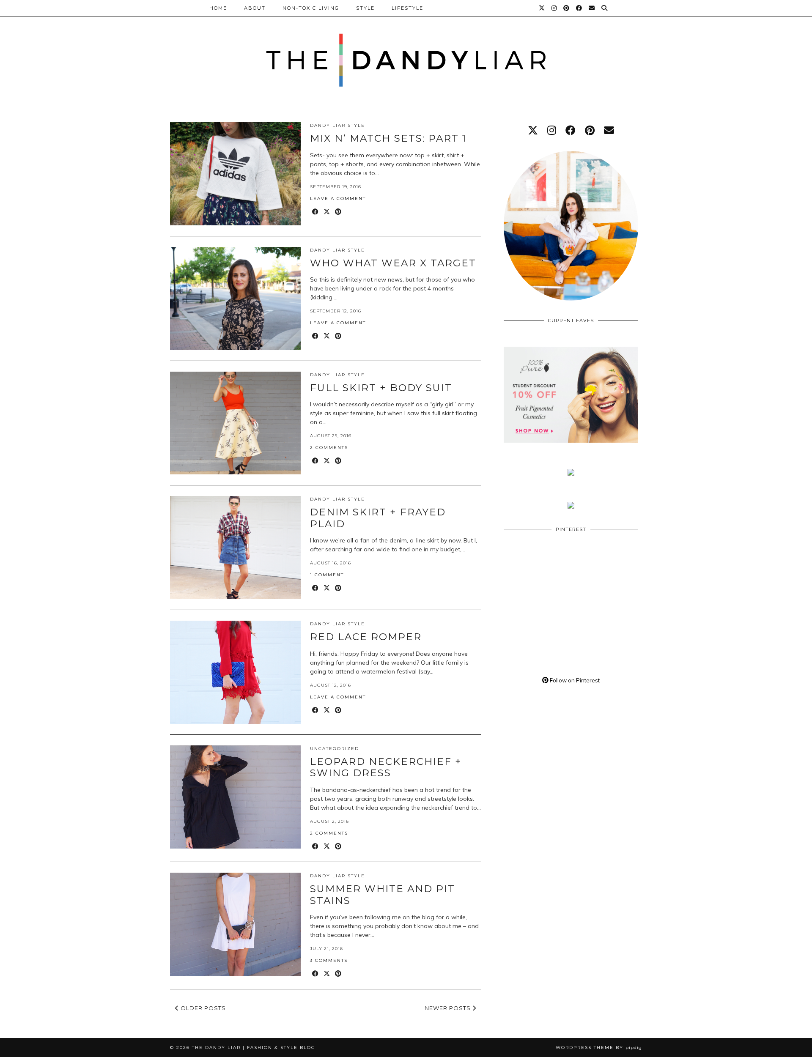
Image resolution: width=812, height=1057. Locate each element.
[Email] (592, 8)
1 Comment (327, 575)
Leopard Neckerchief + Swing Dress (386, 767)
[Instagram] (554, 8)
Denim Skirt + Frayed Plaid (378, 518)
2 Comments (329, 447)
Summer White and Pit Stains (382, 894)
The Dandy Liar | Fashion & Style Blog (253, 1047)
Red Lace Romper (366, 637)
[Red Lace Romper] (235, 672)
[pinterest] (590, 130)
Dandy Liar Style (337, 125)
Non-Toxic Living (311, 8)
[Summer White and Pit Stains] (235, 924)
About (255, 8)
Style (365, 8)
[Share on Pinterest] (338, 212)
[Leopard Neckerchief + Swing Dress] (235, 797)
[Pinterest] (566, 8)
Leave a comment (338, 198)
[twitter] (533, 130)
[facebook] (570, 130)
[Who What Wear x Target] (235, 298)
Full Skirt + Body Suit (381, 388)
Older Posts (202, 1008)
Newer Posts (448, 1008)
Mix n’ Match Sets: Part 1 (388, 138)
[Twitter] (542, 8)
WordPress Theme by (599, 1047)
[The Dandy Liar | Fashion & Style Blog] (406, 50)
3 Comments (329, 960)
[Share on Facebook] (315, 212)
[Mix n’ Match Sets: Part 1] (235, 173)
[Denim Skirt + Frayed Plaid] (235, 547)
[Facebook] (579, 8)
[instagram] (551, 130)
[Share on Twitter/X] (327, 212)
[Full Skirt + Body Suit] (235, 423)
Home (218, 8)
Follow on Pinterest (574, 680)
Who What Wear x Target (393, 263)
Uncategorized (334, 748)
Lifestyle (407, 8)
